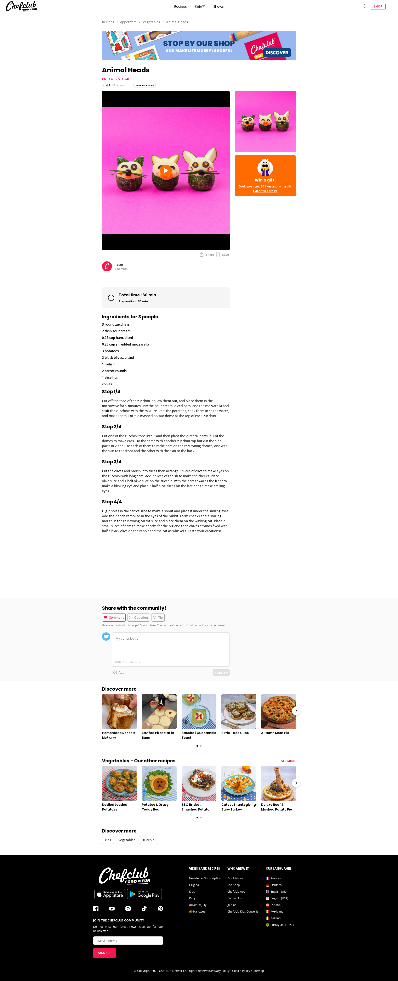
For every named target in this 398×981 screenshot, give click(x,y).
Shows (218, 6)
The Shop (233, 885)
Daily (192, 898)
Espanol (276, 905)
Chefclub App (236, 891)
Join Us (232, 905)
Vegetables (151, 22)
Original (194, 885)
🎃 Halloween (198, 911)
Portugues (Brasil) (282, 925)
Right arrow (296, 711)
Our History (235, 878)
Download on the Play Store (144, 894)
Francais (276, 878)
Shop (378, 6)
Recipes (180, 6)
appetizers (128, 22)
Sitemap (258, 971)
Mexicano (277, 911)
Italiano (276, 918)
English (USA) (279, 898)
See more (288, 761)
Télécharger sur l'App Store (109, 894)
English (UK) (278, 891)
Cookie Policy (241, 971)
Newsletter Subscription (205, 878)
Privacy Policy (220, 971)
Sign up (104, 953)
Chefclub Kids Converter (243, 911)
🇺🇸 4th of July (197, 905)
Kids (192, 891)
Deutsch (276, 885)
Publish (221, 672)
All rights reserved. (198, 971)
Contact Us (234, 898)
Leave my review (145, 85)
